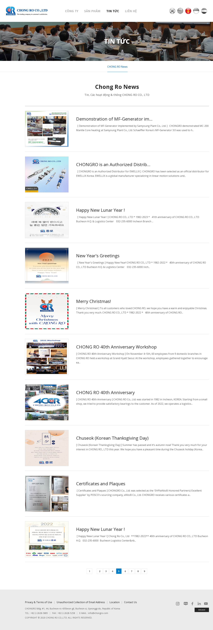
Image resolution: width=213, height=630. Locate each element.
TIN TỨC (112, 11)
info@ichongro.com (98, 613)
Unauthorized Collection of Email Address (81, 602)
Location (114, 602)
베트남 (188, 11)
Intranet (201, 609)
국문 (172, 11)
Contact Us (130, 602)
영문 (180, 11)
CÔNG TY (71, 11)
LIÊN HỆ (131, 11)
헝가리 (204, 11)
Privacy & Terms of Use (38, 602)
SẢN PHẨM (92, 11)
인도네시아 (196, 11)
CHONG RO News (117, 66)
